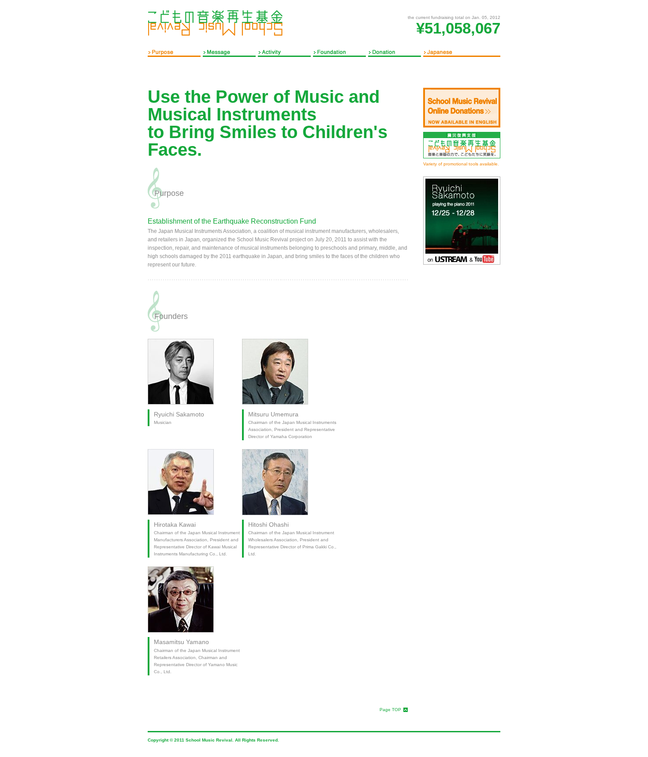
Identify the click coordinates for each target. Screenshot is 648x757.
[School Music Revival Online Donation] (461, 107)
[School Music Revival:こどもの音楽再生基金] (216, 23)
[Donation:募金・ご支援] (395, 51)
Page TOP (390, 709)
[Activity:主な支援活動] (285, 51)
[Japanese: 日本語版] (461, 51)
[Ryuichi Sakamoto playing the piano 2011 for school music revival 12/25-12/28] (461, 220)
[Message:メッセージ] (230, 51)
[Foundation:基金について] (340, 51)
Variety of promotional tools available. (461, 163)
